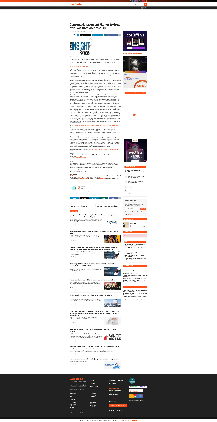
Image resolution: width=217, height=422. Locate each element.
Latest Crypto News (113, 381)
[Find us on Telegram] (134, 1)
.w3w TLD (71, 396)
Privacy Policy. (129, 214)
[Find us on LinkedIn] (132, 1)
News (111, 7)
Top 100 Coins (92, 383)
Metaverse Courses (113, 401)
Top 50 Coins (92, 381)
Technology (82, 7)
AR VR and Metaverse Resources (115, 400)
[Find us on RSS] (146, 1)
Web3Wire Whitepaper (94, 410)
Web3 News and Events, (83, 178)
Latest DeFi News (112, 383)
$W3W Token (72, 398)
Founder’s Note (73, 393)
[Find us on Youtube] (144, 1)
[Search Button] (145, 4)
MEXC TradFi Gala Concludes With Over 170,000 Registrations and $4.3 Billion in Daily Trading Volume (136, 191)
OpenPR (82, 31)
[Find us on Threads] (139, 1)
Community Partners (73, 402)
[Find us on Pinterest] (143, 1)
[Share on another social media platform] (119, 35)
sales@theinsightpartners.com (79, 157)
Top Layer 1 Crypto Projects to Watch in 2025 (135, 186)
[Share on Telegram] (78, 35)
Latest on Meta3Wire (129, 286)
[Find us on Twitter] (130, 1)
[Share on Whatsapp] (105, 35)
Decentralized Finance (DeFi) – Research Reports (116, 393)
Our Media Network (73, 404)
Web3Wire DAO (72, 399)
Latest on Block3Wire (129, 265)
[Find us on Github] (141, 1)
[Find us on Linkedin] (71, 412)
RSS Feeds (72, 407)
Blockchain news (102, 178)
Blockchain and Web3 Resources (115, 390)
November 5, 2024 (73, 31)
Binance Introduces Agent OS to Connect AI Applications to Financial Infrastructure (94, 346)
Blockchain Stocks (93, 402)
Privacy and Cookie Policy (126, 420)
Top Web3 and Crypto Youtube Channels (116, 380)
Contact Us (72, 408)
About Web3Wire (73, 392)
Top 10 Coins (92, 380)
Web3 (76, 7)
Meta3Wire (142, 400)
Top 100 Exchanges (93, 395)
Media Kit (71, 405)
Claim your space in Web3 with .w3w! (117, 406)
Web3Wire (76, 4)
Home (72, 7)
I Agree (134, 420)
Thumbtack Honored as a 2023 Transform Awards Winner (134, 299)
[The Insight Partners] (81, 46)
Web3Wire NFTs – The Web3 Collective (77, 395)
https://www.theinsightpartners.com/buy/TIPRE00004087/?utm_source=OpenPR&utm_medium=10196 (96, 125)
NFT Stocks (92, 403)
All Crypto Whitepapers (113, 394)
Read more (73, 224)
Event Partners (72, 401)
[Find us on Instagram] (136, 1)
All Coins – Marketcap (94, 384)
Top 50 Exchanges (93, 393)
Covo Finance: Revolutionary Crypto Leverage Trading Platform (135, 278)
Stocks (100, 7)
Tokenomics (101, 410)
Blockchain (74, 10)
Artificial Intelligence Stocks (95, 406)
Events (106, 7)
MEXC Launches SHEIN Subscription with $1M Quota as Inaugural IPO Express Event (94, 359)
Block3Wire (137, 400)
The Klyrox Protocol (113, 410)
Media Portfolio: (132, 400)
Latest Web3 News (112, 384)
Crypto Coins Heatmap (94, 386)
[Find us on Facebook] (137, 1)
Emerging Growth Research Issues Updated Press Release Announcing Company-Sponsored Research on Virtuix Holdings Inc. (134, 252)
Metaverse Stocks (93, 405)
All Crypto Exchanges (93, 396)
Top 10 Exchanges (93, 392)
